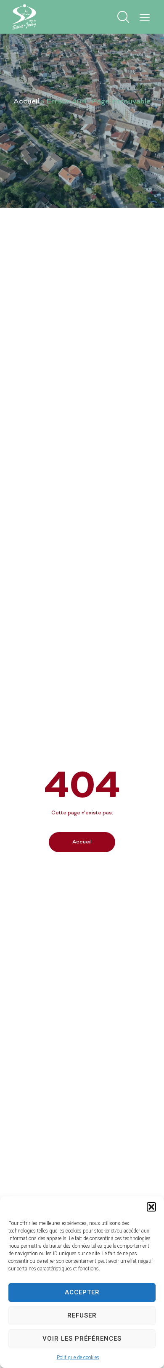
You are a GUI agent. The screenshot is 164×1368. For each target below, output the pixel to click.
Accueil (26, 101)
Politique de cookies (78, 1357)
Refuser (82, 1315)
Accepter (82, 1292)
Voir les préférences (82, 1338)
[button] (151, 1207)
